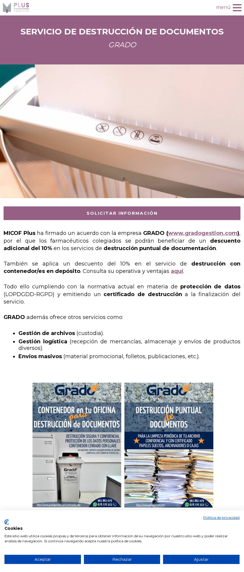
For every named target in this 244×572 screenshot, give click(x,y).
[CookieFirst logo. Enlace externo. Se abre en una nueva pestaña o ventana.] (6, 522)
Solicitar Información (122, 213)
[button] (237, 7)
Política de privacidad (221, 517)
